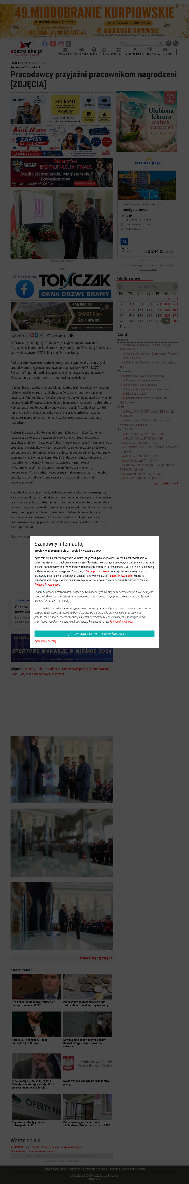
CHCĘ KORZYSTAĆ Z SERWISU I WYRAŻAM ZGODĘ (94, 634)
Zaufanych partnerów (97, 571)
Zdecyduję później (45, 641)
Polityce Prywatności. (122, 621)
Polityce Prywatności (120, 576)
